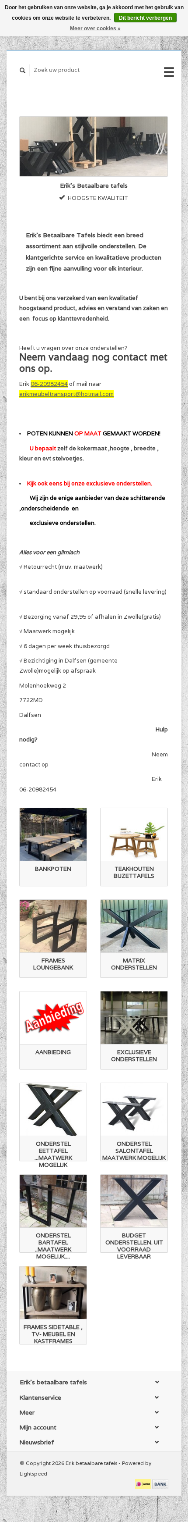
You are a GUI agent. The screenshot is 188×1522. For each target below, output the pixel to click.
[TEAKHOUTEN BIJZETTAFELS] (134, 834)
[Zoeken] (22, 70)
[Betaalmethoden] (143, 1483)
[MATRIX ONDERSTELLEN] (134, 926)
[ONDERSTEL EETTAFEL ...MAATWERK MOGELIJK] (53, 1109)
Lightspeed (33, 1473)
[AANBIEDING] (53, 1017)
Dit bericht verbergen (145, 18)
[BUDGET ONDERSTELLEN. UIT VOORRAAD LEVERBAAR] (134, 1201)
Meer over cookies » (95, 28)
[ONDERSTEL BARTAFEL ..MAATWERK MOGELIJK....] (53, 1201)
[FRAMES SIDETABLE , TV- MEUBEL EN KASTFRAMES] (53, 1292)
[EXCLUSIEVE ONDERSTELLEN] (134, 1017)
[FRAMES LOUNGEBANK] (53, 926)
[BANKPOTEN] (53, 834)
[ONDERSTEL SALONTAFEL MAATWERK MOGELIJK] (134, 1109)
